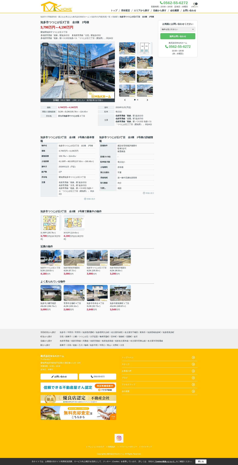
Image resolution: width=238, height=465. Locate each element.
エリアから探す (141, 10)
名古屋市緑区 (117, 332)
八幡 (75, 336)
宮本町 (114, 336)
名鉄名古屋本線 (122, 341)
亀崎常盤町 (105, 336)
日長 (62, 336)
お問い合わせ (189, 10)
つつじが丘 (57, 32)
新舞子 (68, 336)
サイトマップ (146, 447)
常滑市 (78, 332)
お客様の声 (126, 371)
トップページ (127, 357)
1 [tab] (135, 99)
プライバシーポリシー (128, 447)
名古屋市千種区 (131, 332)
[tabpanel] (136, 69)
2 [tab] (137, 99)
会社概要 (174, 10)
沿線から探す (159, 10)
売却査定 (125, 10)
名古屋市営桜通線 (155, 341)
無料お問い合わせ (178, 36)
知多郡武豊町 (88, 332)
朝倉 (129, 116)
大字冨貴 (94, 336)
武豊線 (86, 341)
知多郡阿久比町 (102, 332)
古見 (129, 118)
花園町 (129, 336)
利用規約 (111, 447)
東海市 (143, 332)
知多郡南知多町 (154, 332)
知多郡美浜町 (168, 332)
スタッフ (125, 364)
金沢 (136, 336)
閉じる (201, 461)
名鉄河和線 (76, 341)
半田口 (102, 345)
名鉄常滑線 (120, 116)
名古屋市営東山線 (138, 341)
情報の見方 (91, 199)
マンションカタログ (96, 447)
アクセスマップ (128, 384)
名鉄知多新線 (108, 341)
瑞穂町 (122, 336)
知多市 (49, 32)
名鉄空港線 (95, 341)
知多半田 (94, 345)
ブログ (125, 378)
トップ (114, 10)
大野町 (115, 345)
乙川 (81, 345)
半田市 (70, 332)
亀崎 (86, 345)
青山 (109, 345)
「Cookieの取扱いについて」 (165, 462)
